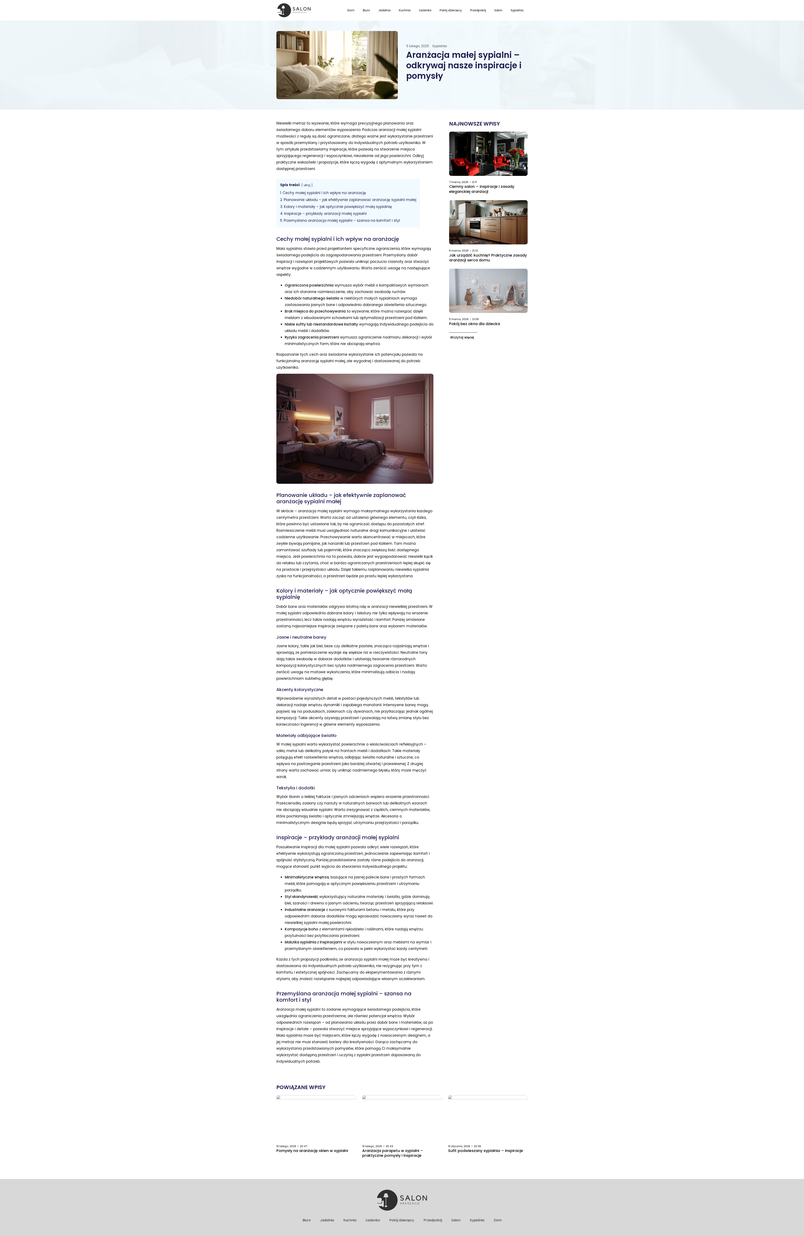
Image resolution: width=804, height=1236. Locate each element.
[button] (463, 337)
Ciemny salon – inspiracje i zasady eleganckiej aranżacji (481, 189)
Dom (350, 10)
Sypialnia (517, 10)
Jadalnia (384, 10)
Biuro (366, 10)
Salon (498, 10)
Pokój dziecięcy (451, 10)
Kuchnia (405, 10)
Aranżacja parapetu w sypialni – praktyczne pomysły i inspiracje (392, 1153)
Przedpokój (478, 10)
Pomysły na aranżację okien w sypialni (312, 1150)
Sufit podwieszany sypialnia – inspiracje (485, 1150)
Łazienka (425, 10)
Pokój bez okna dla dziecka (474, 323)
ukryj (307, 185)
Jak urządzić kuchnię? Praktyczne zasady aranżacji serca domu (488, 258)
